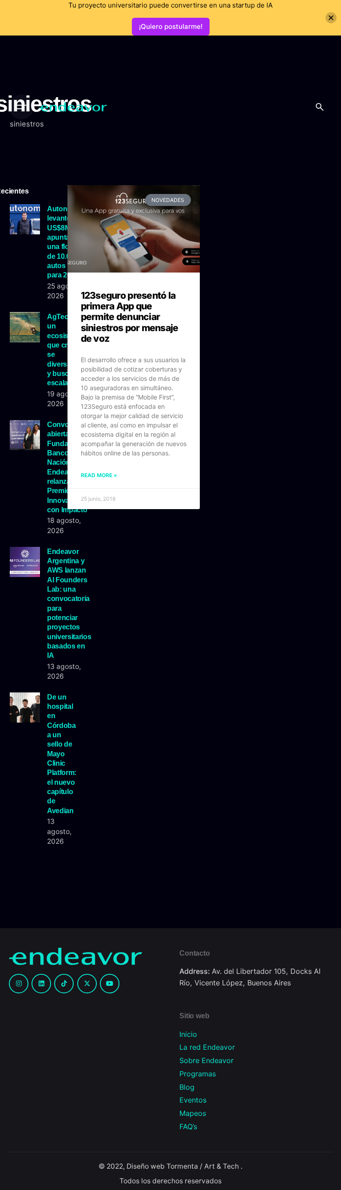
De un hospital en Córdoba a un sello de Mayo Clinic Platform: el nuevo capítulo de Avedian (61, 753)
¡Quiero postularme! (170, 26)
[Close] (331, 18)
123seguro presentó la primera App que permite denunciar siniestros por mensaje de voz (129, 317)
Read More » (99, 475)
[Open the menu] (21, 107)
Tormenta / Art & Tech (204, 1166)
